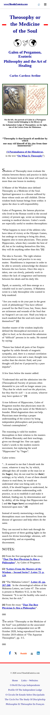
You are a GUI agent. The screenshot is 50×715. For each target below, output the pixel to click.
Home (15, 680)
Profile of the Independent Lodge (25, 690)
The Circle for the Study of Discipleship (25, 699)
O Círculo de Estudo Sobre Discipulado (25, 694)
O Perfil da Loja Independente (25, 685)
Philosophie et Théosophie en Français (25, 704)
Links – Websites (29, 680)
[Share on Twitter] (15, 653)
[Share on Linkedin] (38, 653)
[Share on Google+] (23, 653)
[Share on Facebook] (10, 653)
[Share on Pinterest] (32, 653)
